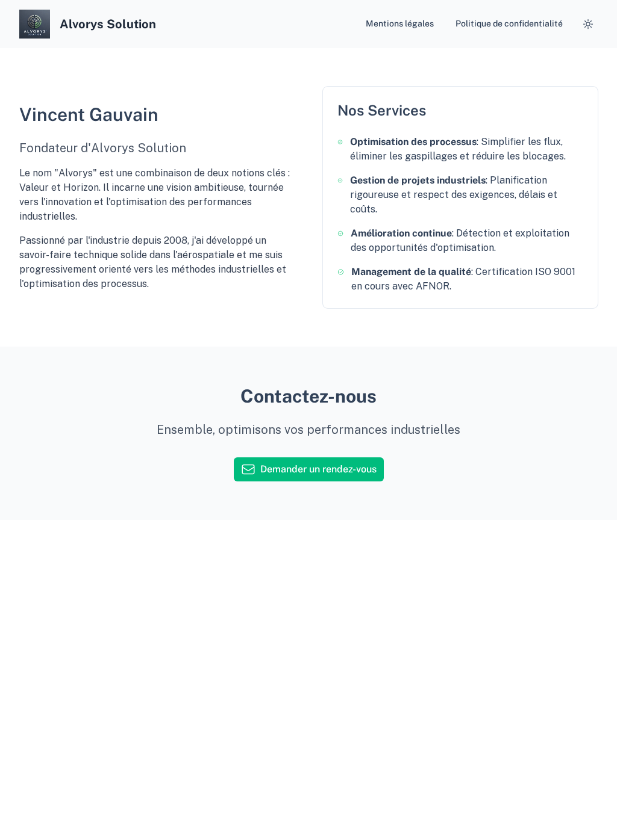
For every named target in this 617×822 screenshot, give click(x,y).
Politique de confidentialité (509, 23)
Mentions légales (400, 23)
